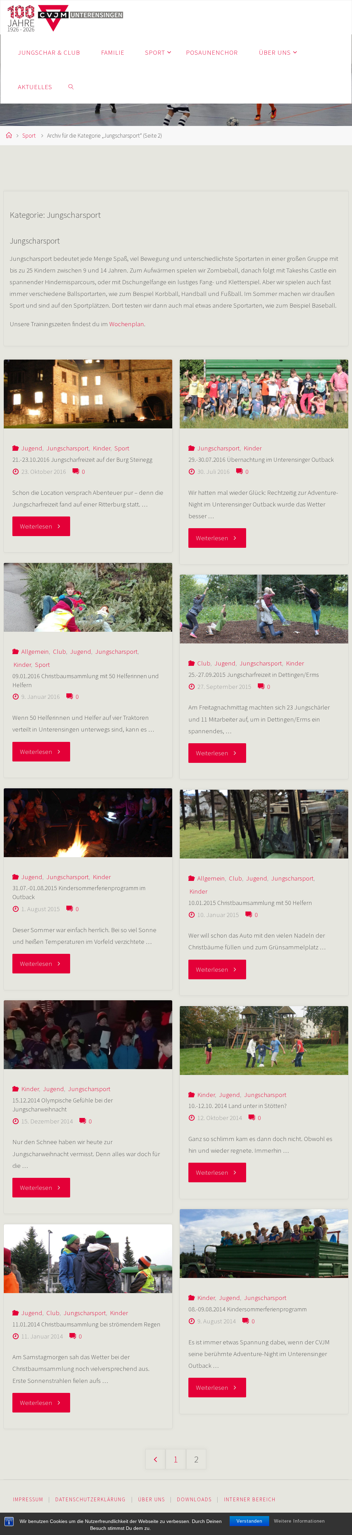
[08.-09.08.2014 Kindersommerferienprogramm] (264, 1243)
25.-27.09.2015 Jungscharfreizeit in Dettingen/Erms (253, 675)
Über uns (151, 1499)
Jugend (31, 448)
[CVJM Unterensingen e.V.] (65, 17)
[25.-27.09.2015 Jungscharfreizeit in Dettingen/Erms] (264, 609)
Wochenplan (126, 324)
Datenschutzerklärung (90, 1499)
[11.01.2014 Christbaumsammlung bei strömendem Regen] (88, 1258)
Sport (29, 135)
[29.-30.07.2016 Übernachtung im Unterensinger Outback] (264, 394)
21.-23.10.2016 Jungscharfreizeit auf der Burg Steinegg (82, 459)
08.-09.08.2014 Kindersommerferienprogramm (248, 1309)
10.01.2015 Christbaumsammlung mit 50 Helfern (250, 903)
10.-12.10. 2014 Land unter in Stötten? (237, 1106)
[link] (71, 86)
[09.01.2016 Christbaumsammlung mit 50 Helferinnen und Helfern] (88, 597)
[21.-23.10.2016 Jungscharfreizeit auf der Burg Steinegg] (88, 394)
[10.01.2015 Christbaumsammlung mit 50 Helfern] (264, 824)
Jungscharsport (67, 448)
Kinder (101, 448)
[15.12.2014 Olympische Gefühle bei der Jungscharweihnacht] (88, 1034)
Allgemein (35, 651)
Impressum (28, 1499)
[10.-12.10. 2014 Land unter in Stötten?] (264, 1040)
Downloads (194, 1499)
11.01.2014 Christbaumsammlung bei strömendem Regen (86, 1324)
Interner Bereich (250, 1499)
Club (59, 651)
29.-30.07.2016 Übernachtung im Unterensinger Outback (261, 459)
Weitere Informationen (299, 1521)
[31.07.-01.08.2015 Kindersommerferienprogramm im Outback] (88, 822)
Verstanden (249, 1521)
